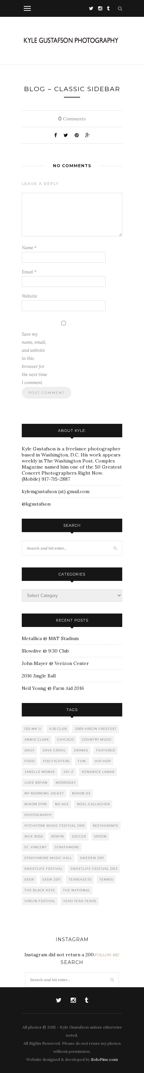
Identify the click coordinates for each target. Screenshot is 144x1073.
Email (29, 272)
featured (105, 750)
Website (29, 296)
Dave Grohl (54, 750)
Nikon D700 (35, 804)
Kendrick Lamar (98, 772)
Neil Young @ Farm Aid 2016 (53, 688)
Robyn (57, 836)
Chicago (65, 739)
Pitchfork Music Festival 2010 (54, 825)
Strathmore (67, 847)
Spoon (100, 836)
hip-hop (103, 761)
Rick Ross (33, 836)
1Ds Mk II (32, 729)
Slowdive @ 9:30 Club (45, 651)
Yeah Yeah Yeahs (79, 901)
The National (76, 890)
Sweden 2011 (92, 858)
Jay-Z (68, 772)
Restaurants (105, 825)
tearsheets (80, 879)
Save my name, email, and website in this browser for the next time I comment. (34, 358)
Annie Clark (36, 739)
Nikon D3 (81, 793)
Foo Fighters (56, 761)
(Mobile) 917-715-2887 (46, 479)
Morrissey (66, 782)
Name (29, 248)
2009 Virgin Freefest (96, 729)
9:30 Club (58, 729)
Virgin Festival (39, 901)
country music (97, 739)
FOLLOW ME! (107, 955)
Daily (29, 750)
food (29, 761)
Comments (72, 119)
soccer (79, 836)
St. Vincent (35, 847)
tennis (106, 879)
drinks (81, 750)
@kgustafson (36, 504)
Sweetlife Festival (43, 869)
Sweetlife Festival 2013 (94, 869)
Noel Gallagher (93, 804)
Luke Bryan (36, 782)
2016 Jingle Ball (39, 676)
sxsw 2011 (52, 879)
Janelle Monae (39, 772)
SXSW (29, 879)
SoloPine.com (104, 1059)
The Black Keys (39, 890)
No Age (62, 804)
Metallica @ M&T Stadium (50, 638)
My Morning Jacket (44, 793)
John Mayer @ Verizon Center (55, 663)
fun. (82, 761)
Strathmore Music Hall (48, 858)
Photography (38, 815)
